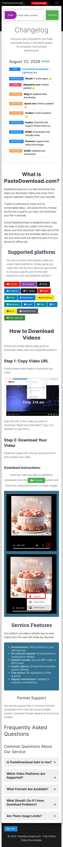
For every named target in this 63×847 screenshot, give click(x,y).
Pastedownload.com (29, 836)
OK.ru (11, 311)
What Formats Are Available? (27, 789)
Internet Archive (28, 311)
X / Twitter (30, 291)
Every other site (15, 318)
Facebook (13, 291)
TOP (12, 828)
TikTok (44, 284)
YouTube (13, 284)
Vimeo (12, 298)
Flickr (41, 304)
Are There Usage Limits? (24, 816)
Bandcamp (14, 304)
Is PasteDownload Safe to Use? (29, 762)
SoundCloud (46, 298)
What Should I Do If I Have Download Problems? (25, 802)
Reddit (45, 291)
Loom (29, 304)
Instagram (29, 284)
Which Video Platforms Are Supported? (26, 775)
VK (53, 304)
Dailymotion (27, 298)
